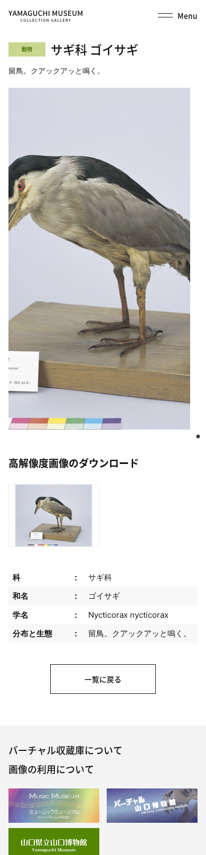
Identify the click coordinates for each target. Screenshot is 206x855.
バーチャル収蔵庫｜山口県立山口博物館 (45, 16)
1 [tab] (198, 437)
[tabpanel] (99, 259)
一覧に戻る (103, 679)
